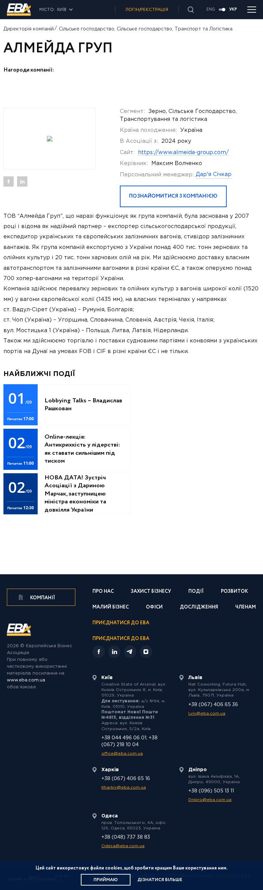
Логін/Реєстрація (146, 10)
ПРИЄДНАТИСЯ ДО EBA (120, 638)
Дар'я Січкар (213, 174)
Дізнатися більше (159, 880)
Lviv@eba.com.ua (206, 713)
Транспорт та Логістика (204, 29)
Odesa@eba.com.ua (123, 846)
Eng (210, 10)
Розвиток (234, 592)
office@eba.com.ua (122, 753)
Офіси (154, 608)
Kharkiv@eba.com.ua (123, 787)
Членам (245, 608)
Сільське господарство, (87, 29)
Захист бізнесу (151, 592)
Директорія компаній (28, 29)
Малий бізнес (110, 608)
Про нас (103, 592)
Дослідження (199, 608)
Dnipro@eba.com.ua (209, 800)
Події (196, 592)
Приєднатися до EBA (120, 623)
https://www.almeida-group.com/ (183, 152)
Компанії (42, 597)
